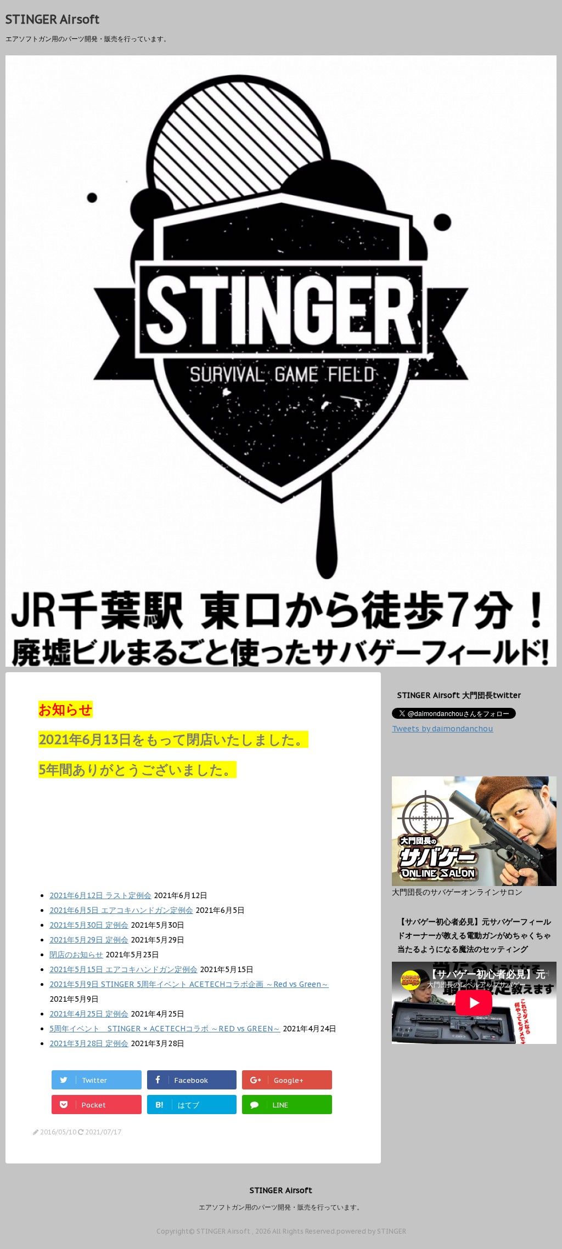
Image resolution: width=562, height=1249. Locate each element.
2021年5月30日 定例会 (88, 925)
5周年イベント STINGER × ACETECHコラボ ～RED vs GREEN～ (164, 1029)
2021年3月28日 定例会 (88, 1043)
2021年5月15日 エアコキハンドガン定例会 (123, 969)
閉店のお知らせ (76, 955)
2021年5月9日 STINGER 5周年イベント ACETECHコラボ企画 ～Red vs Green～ (189, 984)
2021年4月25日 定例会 (88, 1014)
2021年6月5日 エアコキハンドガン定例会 (121, 910)
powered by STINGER (371, 1231)
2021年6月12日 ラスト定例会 (100, 895)
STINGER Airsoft (52, 19)
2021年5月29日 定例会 (88, 940)
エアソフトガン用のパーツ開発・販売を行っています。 (281, 1207)
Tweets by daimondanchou (442, 729)
